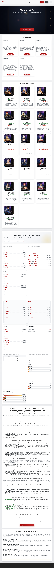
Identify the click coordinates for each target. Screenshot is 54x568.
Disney (49, 329)
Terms (27, 564)
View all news (27, 77)
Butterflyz (7, 319)
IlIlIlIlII (35, 259)
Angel (36, 265)
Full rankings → (21, 240)
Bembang (6, 263)
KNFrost (6, 256)
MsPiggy (6, 283)
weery (37, 251)
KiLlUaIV (6, 261)
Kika (6, 258)
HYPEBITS (6, 331)
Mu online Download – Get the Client (9, 437)
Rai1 (29, 247)
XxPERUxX (36, 255)
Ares (6, 265)
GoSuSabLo (30, 257)
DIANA (6, 285)
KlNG (6, 254)
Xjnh (6, 287)
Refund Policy (34, 564)
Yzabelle (37, 249)
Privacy (30, 564)
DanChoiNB (30, 249)
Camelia (6, 274)
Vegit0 (6, 250)
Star (6, 281)
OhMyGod (7, 342)
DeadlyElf (6, 289)
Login (47, 2)
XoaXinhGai (30, 251)
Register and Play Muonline (27, 29)
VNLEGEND (7, 340)
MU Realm (29, 2)
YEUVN (6, 329)
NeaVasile (37, 257)
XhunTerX (7, 333)
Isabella (34, 253)
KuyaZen (29, 261)
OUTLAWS (6, 338)
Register (42, 2)
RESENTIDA (35, 247)
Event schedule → (31, 333)
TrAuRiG (6, 294)
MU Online (4, 2)
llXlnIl (36, 261)
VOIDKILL (6, 344)
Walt (6, 346)
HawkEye (6, 252)
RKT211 (29, 255)
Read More (10, 54)
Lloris (29, 259)
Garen (6, 291)
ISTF (6, 349)
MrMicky (6, 267)
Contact (39, 564)
